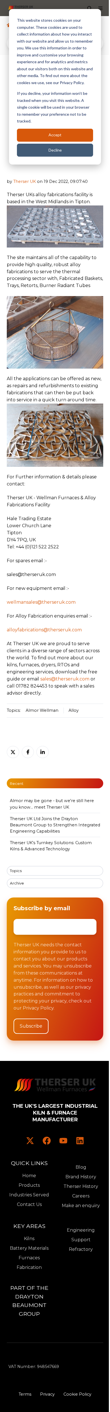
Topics (16, 870)
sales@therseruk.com (64, 679)
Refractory (81, 1249)
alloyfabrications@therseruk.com (44, 629)
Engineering (81, 1230)
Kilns (29, 1238)
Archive (17, 883)
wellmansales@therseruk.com (41, 602)
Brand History (80, 1176)
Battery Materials (29, 1248)
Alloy (74, 710)
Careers (80, 1196)
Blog (81, 1167)
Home (29, 1175)
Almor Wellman (42, 710)
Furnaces (29, 1257)
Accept (55, 134)
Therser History (80, 1186)
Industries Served (29, 1195)
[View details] (30, 1141)
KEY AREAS (29, 1226)
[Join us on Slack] (47, 1141)
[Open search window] (89, 8)
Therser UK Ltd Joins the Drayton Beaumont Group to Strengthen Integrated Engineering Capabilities (55, 825)
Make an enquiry (81, 1205)
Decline (55, 150)
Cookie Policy (77, 1394)
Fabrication (29, 1267)
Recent (16, 783)
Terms (25, 1394)
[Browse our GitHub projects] (63, 1141)
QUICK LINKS (29, 1163)
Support (81, 1239)
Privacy (47, 1394)
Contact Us (29, 1204)
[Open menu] (100, 8)
